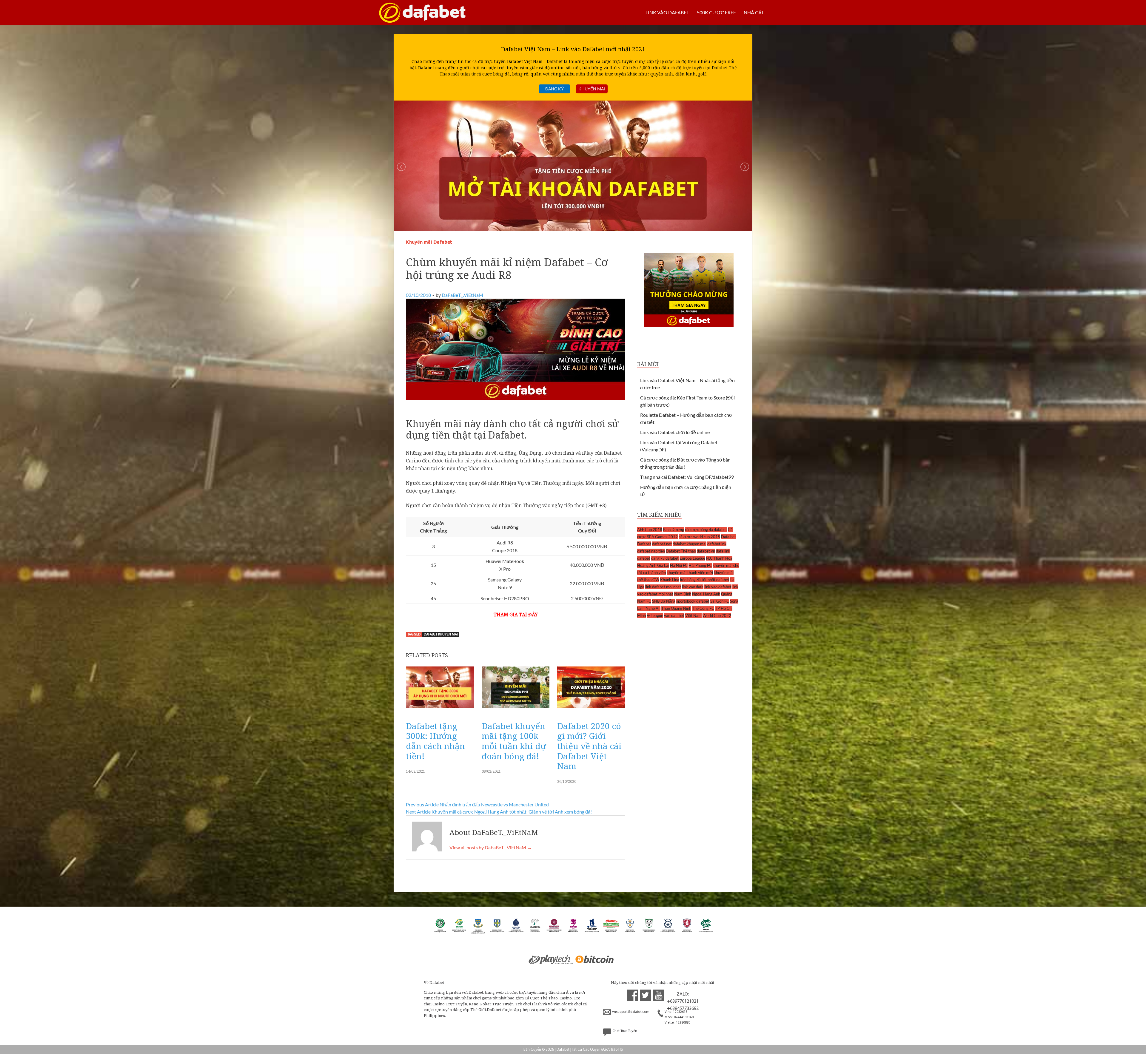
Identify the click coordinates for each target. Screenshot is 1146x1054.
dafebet (643, 558)
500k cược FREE (716, 12)
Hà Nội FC (679, 565)
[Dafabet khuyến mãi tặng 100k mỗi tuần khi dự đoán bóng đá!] (516, 710)
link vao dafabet (717, 586)
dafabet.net (662, 543)
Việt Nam (693, 615)
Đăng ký (554, 88)
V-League (655, 615)
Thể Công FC (703, 608)
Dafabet (644, 543)
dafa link (723, 551)
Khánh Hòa (669, 579)
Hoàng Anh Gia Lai (653, 565)
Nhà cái (753, 12)
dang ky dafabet (665, 558)
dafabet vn (706, 551)
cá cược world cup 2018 (699, 536)
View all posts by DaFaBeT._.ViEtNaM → (490, 847)
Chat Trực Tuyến (624, 1031)
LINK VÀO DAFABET (667, 12)
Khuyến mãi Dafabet (429, 242)
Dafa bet (728, 536)
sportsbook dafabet (692, 601)
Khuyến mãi (591, 88)
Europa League (692, 558)
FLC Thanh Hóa (719, 558)
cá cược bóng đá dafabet (706, 529)
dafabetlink (716, 543)
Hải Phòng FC (700, 565)
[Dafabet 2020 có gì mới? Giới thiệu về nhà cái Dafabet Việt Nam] (591, 710)
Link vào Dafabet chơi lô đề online (675, 432)
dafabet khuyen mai (441, 634)
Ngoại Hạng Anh (706, 594)
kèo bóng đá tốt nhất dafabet (704, 579)
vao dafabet (674, 615)
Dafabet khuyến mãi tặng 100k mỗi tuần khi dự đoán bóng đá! (514, 741)
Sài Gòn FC (719, 601)
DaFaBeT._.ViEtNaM (462, 295)
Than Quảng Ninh (676, 608)
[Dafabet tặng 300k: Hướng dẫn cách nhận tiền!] (440, 710)
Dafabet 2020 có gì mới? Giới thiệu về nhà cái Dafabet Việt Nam (589, 745)
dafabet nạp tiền (651, 551)
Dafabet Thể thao (681, 551)
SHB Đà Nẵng (663, 601)
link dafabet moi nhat (663, 586)
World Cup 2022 (717, 615)
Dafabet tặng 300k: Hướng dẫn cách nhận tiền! (435, 741)
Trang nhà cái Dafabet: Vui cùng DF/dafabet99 (687, 477)
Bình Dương (673, 529)
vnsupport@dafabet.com (630, 1012)
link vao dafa (692, 586)
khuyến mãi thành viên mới (690, 572)
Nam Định (682, 594)
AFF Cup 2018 (649, 529)
